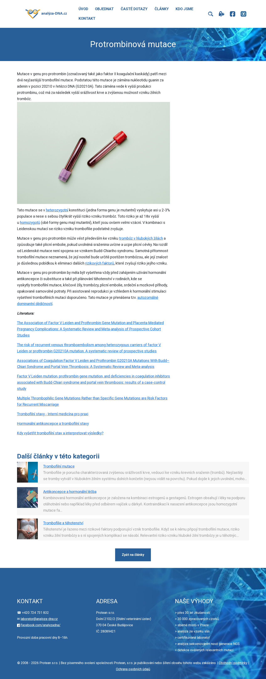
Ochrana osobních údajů (133, 669)
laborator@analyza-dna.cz (39, 619)
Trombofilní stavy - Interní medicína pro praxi (52, 414)
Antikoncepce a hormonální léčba (69, 492)
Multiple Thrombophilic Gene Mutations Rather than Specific (66, 398)
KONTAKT (87, 18)
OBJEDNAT (104, 9)
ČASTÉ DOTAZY (134, 9)
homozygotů (30, 223)
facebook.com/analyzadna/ (40, 625)
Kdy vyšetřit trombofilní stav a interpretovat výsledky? (60, 433)
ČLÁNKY (162, 9)
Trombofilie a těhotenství (63, 523)
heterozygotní (57, 210)
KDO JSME (184, 9)
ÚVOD (83, 9)
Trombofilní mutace (59, 466)
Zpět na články (133, 555)
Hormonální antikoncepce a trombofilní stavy (53, 424)
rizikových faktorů (99, 263)
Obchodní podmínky (233, 663)
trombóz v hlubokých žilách (141, 238)
